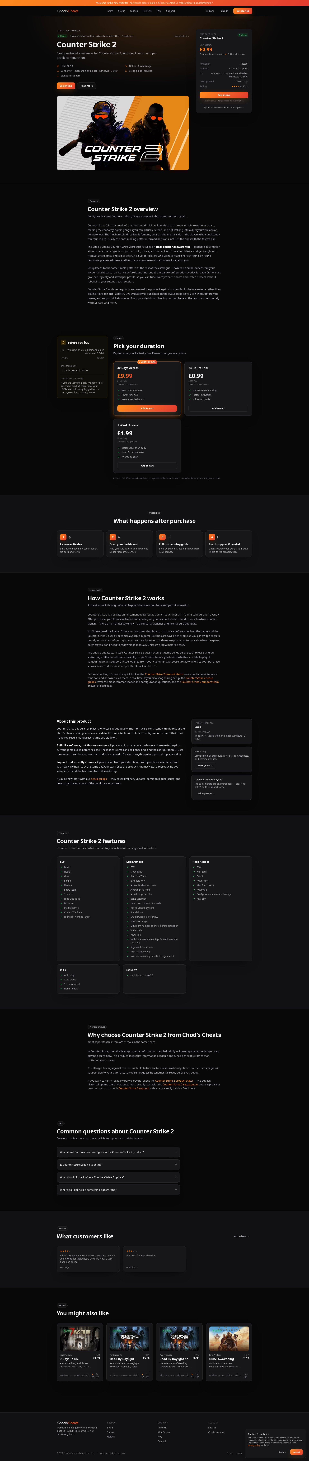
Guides (134, 10)
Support (170, 10)
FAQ (159, 10)
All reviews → (241, 1236)
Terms (229, 1453)
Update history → (181, 36)
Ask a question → (206, 793)
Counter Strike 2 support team (200, 682)
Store (110, 10)
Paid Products (73, 30)
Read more (87, 85)
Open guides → (205, 765)
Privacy (238, 1453)
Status (121, 10)
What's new (164, 1432)
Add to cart (147, 408)
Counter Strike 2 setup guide (180, 1084)
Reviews (147, 10)
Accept (296, 1452)
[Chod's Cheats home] (68, 11)
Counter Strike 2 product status (164, 674)
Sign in (224, 10)
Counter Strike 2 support (134, 1088)
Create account (216, 1432)
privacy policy (254, 1445)
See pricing (66, 85)
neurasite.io (120, 1453)
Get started (243, 10)
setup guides (99, 779)
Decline (282, 1452)
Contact (162, 1441)
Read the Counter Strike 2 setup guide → (226, 107)
